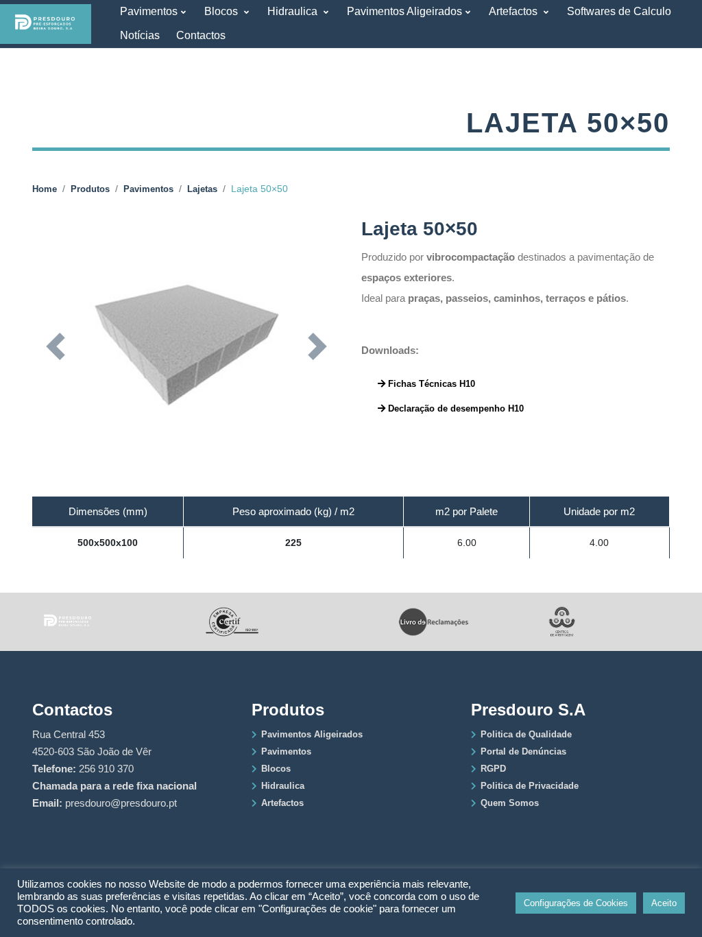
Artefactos (514, 11)
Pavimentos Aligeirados (404, 11)
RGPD (493, 768)
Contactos (201, 35)
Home (44, 189)
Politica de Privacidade (530, 786)
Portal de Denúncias (523, 751)
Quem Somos (510, 803)
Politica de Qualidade (526, 734)
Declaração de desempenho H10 (454, 408)
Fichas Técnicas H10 (430, 384)
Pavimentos (149, 11)
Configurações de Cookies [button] (576, 903)
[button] (55, 347)
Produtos (90, 189)
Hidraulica (293, 11)
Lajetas (202, 189)
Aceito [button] (664, 903)
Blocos (222, 11)
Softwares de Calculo (619, 11)
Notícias (140, 35)
